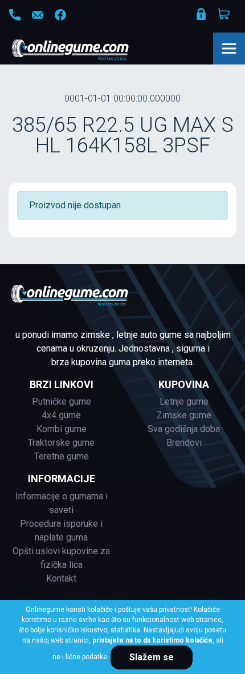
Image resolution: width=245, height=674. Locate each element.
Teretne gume (61, 456)
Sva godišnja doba (184, 428)
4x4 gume (61, 415)
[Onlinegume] (85, 50)
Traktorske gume (61, 442)
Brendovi (184, 442)
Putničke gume (61, 401)
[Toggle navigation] (229, 48)
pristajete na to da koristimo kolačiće (152, 640)
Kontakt (61, 578)
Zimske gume (184, 415)
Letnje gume (184, 401)
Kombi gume (61, 428)
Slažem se (151, 657)
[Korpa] (225, 14)
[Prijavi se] (202, 16)
